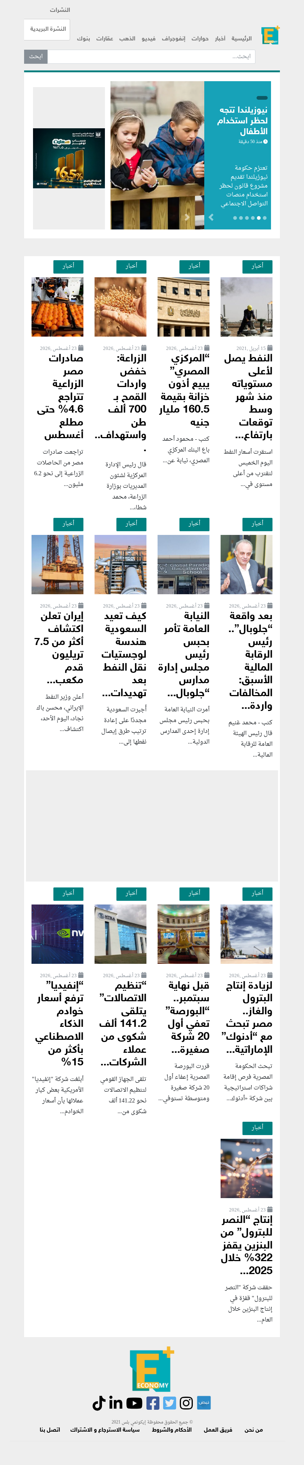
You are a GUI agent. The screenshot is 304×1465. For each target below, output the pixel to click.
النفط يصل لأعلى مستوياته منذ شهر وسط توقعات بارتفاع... (248, 397)
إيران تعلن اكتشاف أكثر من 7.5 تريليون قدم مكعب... (58, 648)
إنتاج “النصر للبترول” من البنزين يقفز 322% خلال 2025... (246, 1246)
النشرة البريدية (48, 29)
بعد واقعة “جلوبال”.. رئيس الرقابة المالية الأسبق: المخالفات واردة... (250, 661)
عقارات (104, 39)
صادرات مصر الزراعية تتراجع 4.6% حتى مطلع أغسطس (60, 397)
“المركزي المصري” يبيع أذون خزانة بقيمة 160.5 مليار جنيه (184, 391)
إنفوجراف (173, 39)
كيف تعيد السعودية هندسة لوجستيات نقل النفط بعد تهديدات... (124, 655)
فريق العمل (218, 1430)
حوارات (200, 39)
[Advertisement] (152, 826)
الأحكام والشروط (172, 1430)
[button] (187, 219)
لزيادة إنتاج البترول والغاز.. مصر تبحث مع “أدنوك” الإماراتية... (246, 1018)
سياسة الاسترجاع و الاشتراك (105, 1430)
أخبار (220, 39)
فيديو (149, 39)
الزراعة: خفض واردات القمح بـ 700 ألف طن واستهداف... (120, 404)
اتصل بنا (50, 1430)
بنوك (83, 39)
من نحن (254, 1430)
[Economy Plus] (270, 35)
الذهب (127, 39)
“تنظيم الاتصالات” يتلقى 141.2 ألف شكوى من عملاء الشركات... (122, 1024)
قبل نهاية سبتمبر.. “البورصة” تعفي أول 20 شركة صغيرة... (187, 1018)
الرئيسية (242, 39)
